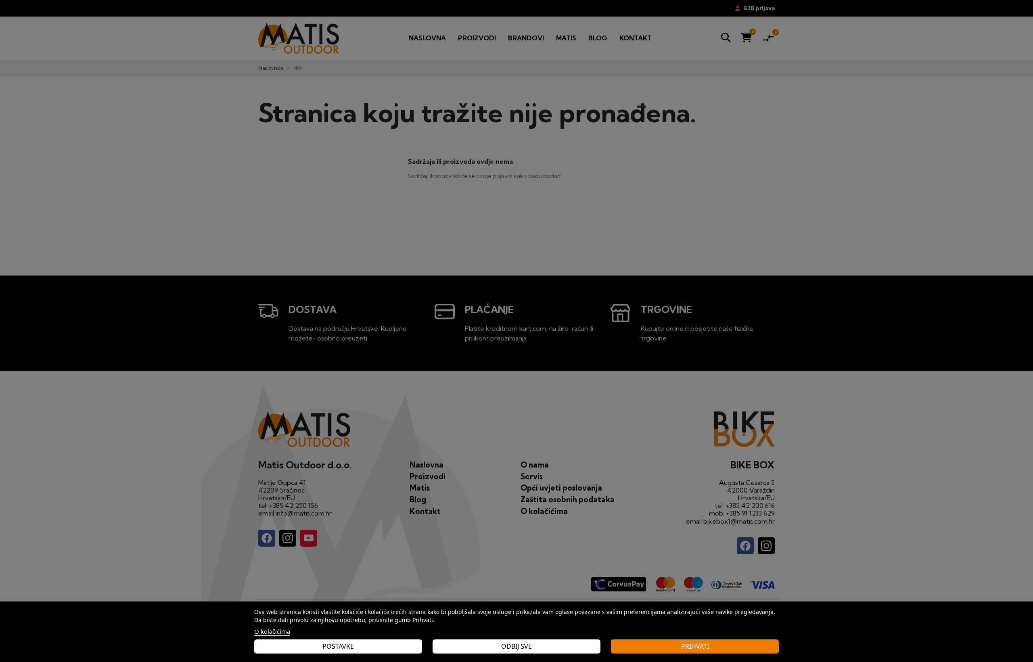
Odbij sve (516, 646)
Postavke (338, 646)
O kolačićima (272, 631)
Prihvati (695, 646)
